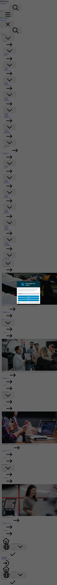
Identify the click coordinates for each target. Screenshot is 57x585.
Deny (28, 300)
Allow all (28, 296)
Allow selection (28, 298)
